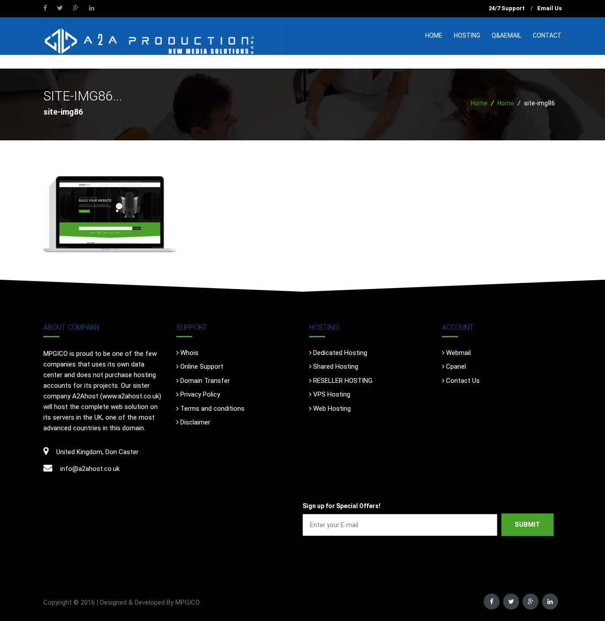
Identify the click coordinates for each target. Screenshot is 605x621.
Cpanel (456, 366)
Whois (189, 353)
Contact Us (463, 381)
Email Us (549, 8)
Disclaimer (195, 422)
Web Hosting (332, 409)
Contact (547, 35)
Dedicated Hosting (340, 353)
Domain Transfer (205, 381)
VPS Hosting (331, 394)
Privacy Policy (200, 394)
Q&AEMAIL (506, 35)
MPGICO (187, 602)
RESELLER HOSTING (342, 381)
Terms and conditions (212, 409)
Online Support (201, 366)
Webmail (458, 353)
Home (433, 35)
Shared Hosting (335, 366)
